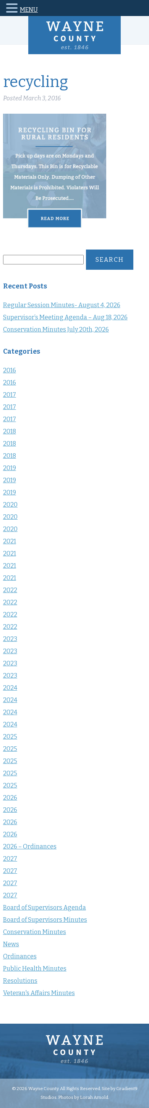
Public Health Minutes (34, 968)
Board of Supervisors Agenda (44, 907)
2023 (10, 639)
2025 (10, 736)
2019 (9, 468)
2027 (10, 858)
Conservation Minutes (34, 932)
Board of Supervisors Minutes (45, 919)
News (11, 944)
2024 (10, 687)
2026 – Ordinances (30, 846)
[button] (13, 9)
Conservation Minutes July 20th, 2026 (56, 329)
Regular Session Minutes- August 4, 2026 (61, 305)
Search (110, 259)
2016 (9, 370)
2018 (9, 431)
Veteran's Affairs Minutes (39, 993)
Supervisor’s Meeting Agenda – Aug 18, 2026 (65, 317)
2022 (10, 590)
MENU (29, 9)
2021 (9, 541)
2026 (10, 797)
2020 (10, 504)
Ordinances (20, 956)
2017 (9, 394)
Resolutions (20, 980)
